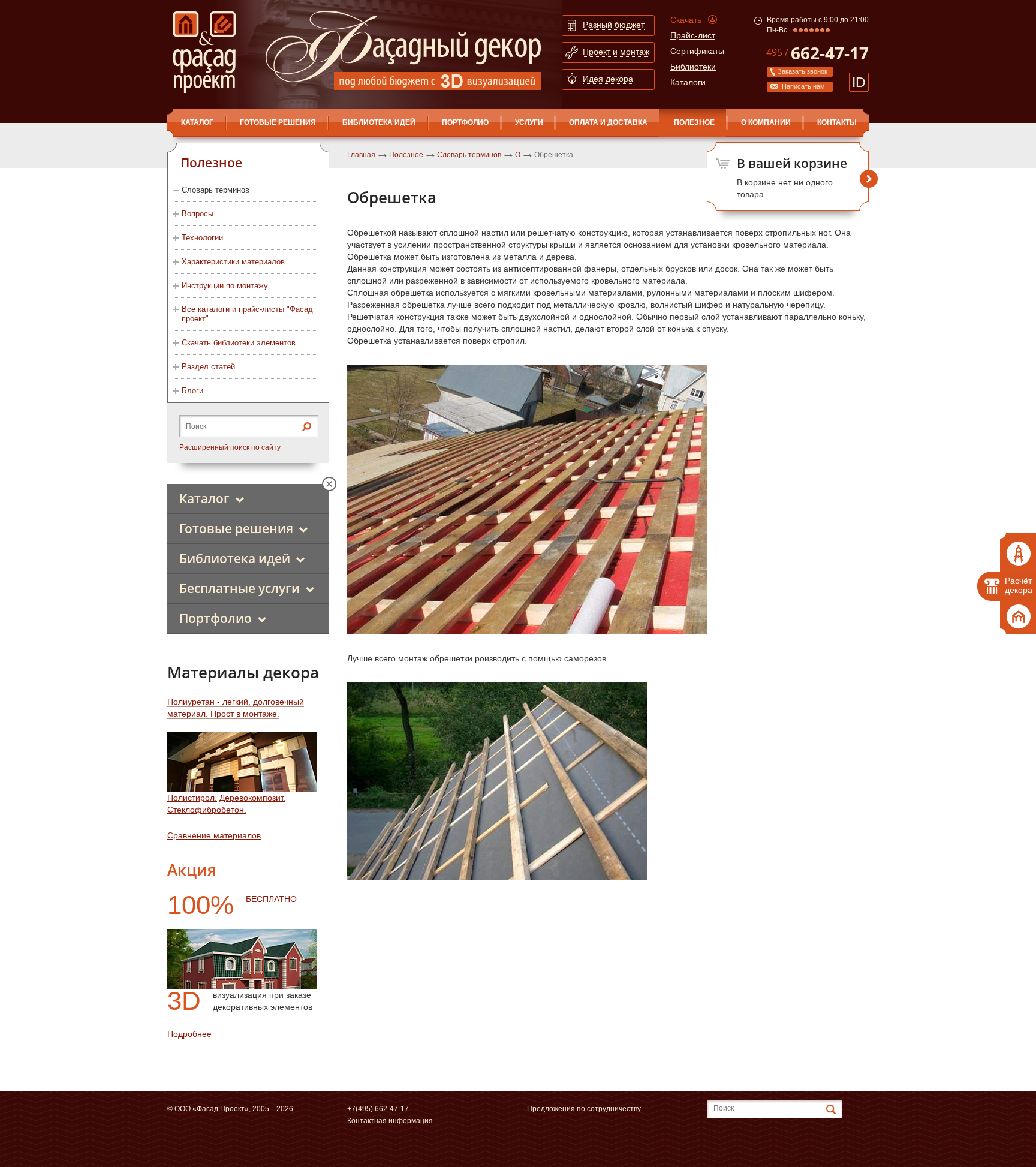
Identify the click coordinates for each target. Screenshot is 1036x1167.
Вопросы (197, 213)
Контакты (837, 122)
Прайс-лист (692, 35)
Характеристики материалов (233, 261)
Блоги (192, 390)
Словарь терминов (215, 189)
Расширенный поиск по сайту (230, 447)
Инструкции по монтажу (225, 285)
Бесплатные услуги (239, 588)
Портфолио (465, 122)
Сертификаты (697, 51)
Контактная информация (390, 1121)
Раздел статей (208, 366)
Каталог (204, 498)
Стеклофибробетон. (206, 809)
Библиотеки (693, 66)
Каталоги (688, 82)
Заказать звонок (802, 71)
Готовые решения (278, 122)
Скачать (685, 20)
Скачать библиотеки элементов (239, 342)
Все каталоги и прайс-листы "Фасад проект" (247, 314)
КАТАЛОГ (197, 122)
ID (859, 82)
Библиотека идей (378, 122)
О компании (766, 122)
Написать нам (803, 86)
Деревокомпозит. (252, 797)
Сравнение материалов (214, 835)
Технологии (202, 237)
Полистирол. (192, 797)
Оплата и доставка (608, 122)
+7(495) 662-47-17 (378, 1109)
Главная (361, 155)
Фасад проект (204, 52)
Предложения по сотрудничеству (584, 1109)
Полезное (694, 122)
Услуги (529, 122)
